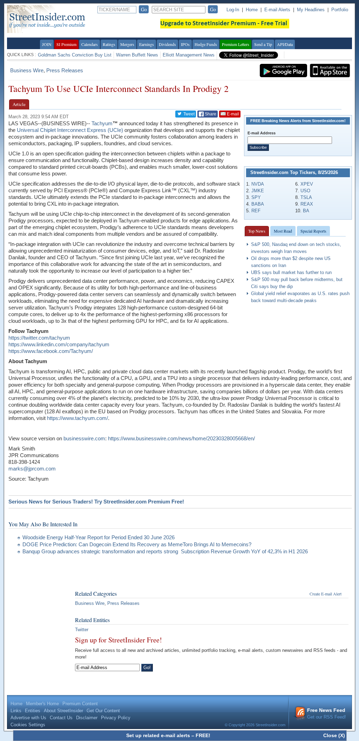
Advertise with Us (28, 717)
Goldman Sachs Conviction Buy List (74, 55)
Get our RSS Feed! (326, 713)
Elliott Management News (189, 55)
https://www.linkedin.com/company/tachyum (58, 344)
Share (210, 114)
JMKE (257, 190)
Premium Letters (235, 44)
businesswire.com (84, 438)
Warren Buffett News (137, 55)
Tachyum (102, 123)
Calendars (89, 44)
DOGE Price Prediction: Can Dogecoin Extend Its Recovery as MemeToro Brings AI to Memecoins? (136, 544)
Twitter (81, 629)
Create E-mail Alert (325, 593)
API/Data (285, 44)
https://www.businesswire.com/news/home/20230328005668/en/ (181, 438)
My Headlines (311, 9)
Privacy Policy (115, 717)
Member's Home (42, 703)
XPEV (306, 184)
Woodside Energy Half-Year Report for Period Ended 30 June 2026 (98, 537)
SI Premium (66, 44)
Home (252, 9)
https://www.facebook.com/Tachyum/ (50, 351)
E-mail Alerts (277, 9)
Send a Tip (263, 44)
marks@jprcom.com (32, 469)
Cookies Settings (28, 724)
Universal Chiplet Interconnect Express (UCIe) (70, 130)
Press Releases (64, 70)
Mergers (127, 44)
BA (306, 210)
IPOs (185, 44)
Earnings (146, 44)
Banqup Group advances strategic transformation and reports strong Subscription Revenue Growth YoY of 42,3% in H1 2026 (165, 551)
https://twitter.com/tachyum (39, 338)
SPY (256, 197)
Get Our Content (103, 710)
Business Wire (26, 70)
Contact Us (61, 717)
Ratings (109, 44)
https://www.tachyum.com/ (77, 418)
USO (305, 190)
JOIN (47, 44)
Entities (32, 710)
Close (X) (334, 735)
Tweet (188, 114)
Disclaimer (86, 717)
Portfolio (339, 9)
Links (16, 710)
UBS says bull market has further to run (291, 272)
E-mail (232, 114)
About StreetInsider (63, 710)
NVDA (257, 184)
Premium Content (80, 703)
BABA (257, 204)
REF (255, 210)
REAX (306, 204)
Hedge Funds (206, 44)
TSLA (306, 197)
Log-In (232, 9)
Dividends (167, 44)
